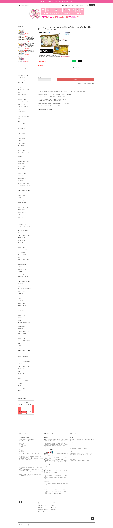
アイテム (92, 5)
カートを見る (53, 507)
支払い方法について (42, 503)
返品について (80, 83)
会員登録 (81, 5)
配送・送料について (42, 505)
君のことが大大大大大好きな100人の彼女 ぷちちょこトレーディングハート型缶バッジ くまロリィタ (29, 45)
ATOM (41, 514)
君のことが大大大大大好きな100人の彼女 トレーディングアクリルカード (29, 31)
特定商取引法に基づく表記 (89, 83)
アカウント (69, 5)
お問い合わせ (75, 5)
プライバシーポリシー (42, 511)
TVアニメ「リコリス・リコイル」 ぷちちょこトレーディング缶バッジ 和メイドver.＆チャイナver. (29, 38)
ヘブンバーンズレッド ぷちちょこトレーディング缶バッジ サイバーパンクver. (29, 58)
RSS (39, 514)
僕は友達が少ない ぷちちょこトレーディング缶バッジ (29, 51)
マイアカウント (54, 502)
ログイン (86, 5)
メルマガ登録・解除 (42, 513)
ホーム (64, 5)
